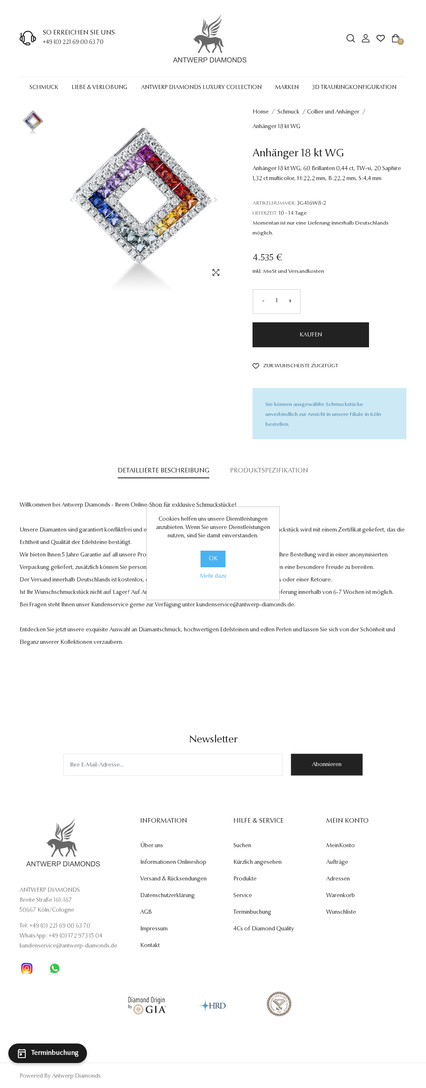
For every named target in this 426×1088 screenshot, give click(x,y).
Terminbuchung (252, 912)
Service (242, 896)
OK (213, 559)
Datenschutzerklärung (167, 896)
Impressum (154, 929)
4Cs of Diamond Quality (263, 929)
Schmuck (44, 88)
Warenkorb (340, 896)
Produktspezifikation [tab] (269, 470)
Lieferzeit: (265, 213)
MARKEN (287, 88)
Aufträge (337, 862)
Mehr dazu (213, 576)
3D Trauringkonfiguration (354, 88)
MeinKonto (340, 846)
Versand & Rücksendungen (173, 879)
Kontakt (150, 946)
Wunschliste (341, 912)
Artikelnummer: (274, 203)
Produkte (245, 879)
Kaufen (311, 335)
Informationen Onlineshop (173, 862)
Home (261, 112)
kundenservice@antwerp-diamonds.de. (245, 605)
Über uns (151, 846)
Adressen (338, 879)
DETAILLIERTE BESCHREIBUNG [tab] (163, 470)
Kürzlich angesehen (257, 862)
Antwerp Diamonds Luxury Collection (201, 88)
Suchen (242, 846)
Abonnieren (327, 765)
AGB (146, 912)
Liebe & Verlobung (99, 88)
